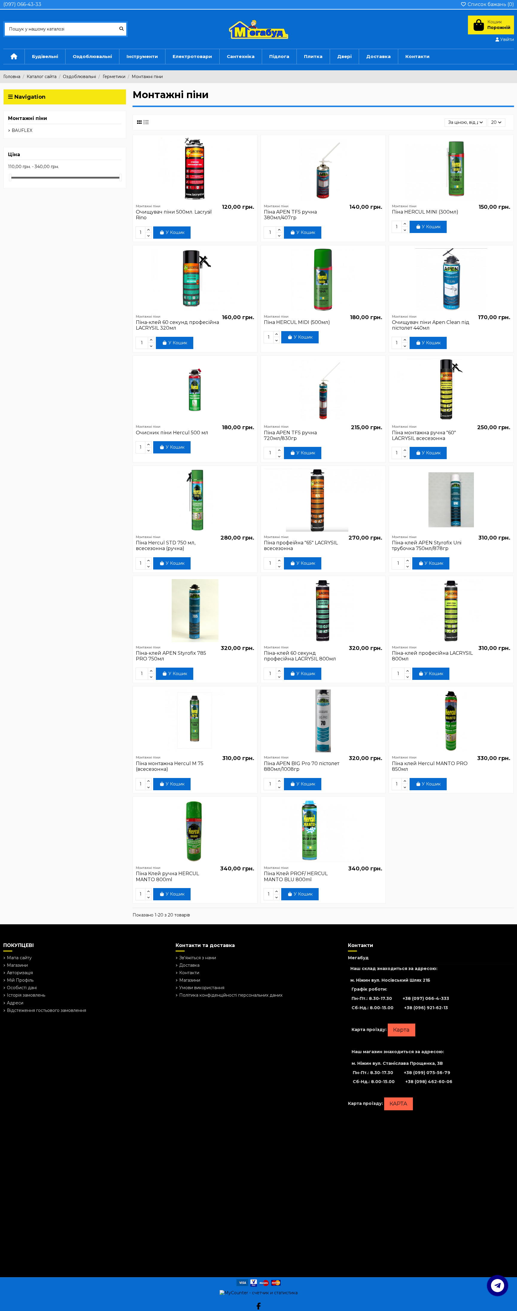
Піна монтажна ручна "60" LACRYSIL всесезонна (424, 435)
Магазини (17, 965)
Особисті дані (22, 987)
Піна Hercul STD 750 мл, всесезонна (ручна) (165, 545)
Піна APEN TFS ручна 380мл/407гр (290, 214)
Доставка (189, 965)
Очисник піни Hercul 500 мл (172, 433)
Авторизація (20, 972)
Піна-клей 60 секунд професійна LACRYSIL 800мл (300, 656)
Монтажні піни (27, 118)
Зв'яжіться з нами (197, 957)
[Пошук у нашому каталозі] (121, 29)
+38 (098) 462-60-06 (428, 1081)
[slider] (10, 177)
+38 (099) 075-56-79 (427, 1072)
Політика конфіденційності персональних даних (230, 995)
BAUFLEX (22, 130)
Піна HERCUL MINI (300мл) (425, 212)
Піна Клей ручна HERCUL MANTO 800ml (167, 876)
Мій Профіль (20, 980)
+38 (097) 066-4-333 (426, 998)
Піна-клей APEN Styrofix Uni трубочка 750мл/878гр (426, 545)
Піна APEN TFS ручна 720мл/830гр (290, 435)
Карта (401, 1030)
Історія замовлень (26, 995)
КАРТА (398, 1103)
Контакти (189, 972)
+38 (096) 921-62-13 (426, 1007)
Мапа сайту (19, 957)
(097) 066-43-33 (22, 4)
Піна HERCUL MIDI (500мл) (297, 322)
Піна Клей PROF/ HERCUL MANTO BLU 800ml (296, 876)
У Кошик (175, 232)
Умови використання (201, 987)
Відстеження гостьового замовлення (46, 1010)
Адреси (15, 1003)
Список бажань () (490, 4)
